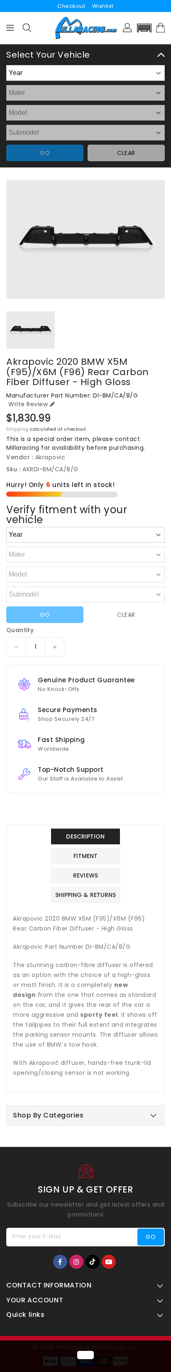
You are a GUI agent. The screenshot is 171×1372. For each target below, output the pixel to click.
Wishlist (103, 6)
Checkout (71, 6)
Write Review (28, 404)
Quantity (20, 630)
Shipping (17, 429)
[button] (144, 28)
